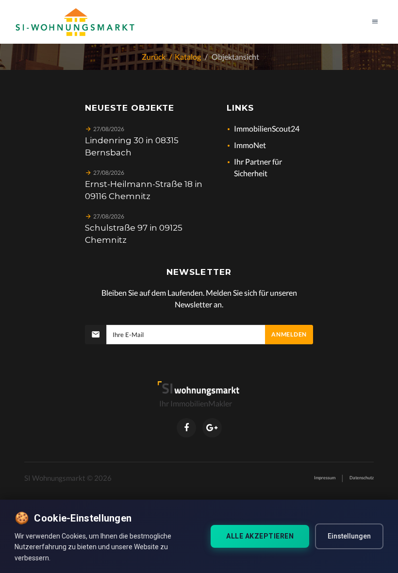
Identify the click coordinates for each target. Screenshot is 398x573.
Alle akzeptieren (260, 536)
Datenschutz (361, 477)
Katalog (188, 56)
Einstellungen (349, 536)
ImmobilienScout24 (266, 128)
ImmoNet (250, 145)
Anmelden (289, 334)
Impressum (324, 477)
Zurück (154, 56)
